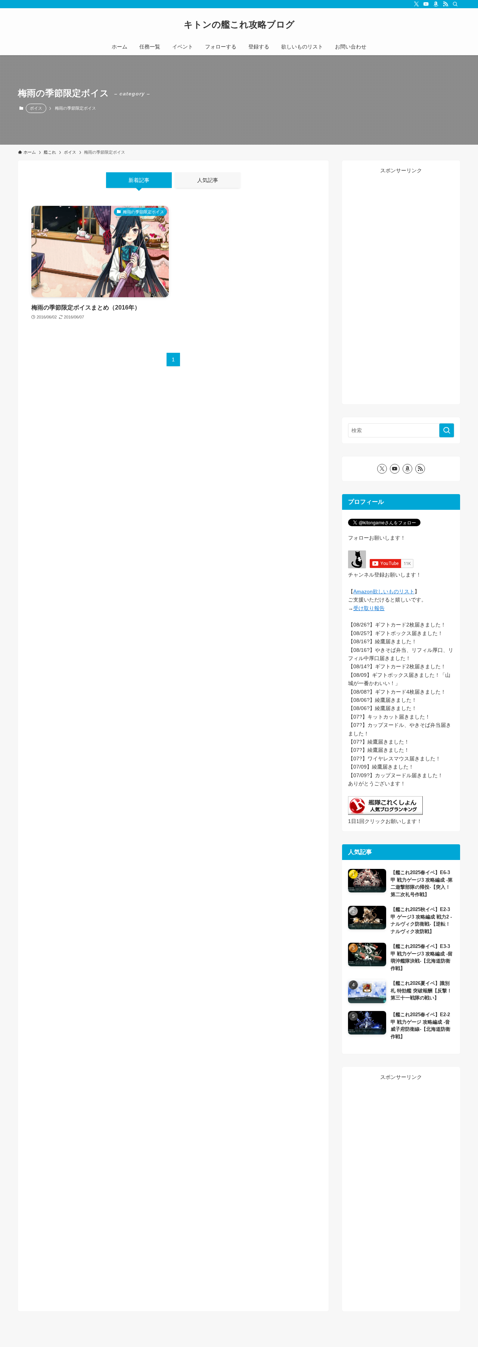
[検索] (455, 4)
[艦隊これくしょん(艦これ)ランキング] (385, 813)
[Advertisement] (401, 286)
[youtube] (426, 4)
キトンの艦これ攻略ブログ (239, 24)
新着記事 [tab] (138, 180)
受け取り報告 (369, 608)
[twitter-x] (416, 4)
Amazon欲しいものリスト (384, 591)
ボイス (36, 108)
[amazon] (436, 4)
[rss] (445, 4)
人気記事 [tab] (207, 180)
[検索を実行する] (446, 430)
